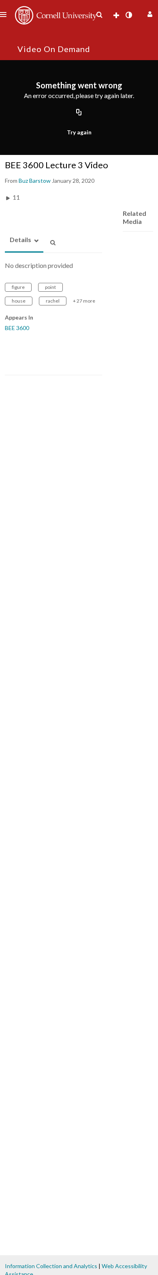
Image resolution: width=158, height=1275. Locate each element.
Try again (79, 132)
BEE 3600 (17, 327)
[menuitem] (99, 15)
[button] (149, 13)
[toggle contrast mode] (128, 15)
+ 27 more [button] (84, 301)
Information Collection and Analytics (51, 1265)
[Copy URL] (79, 113)
